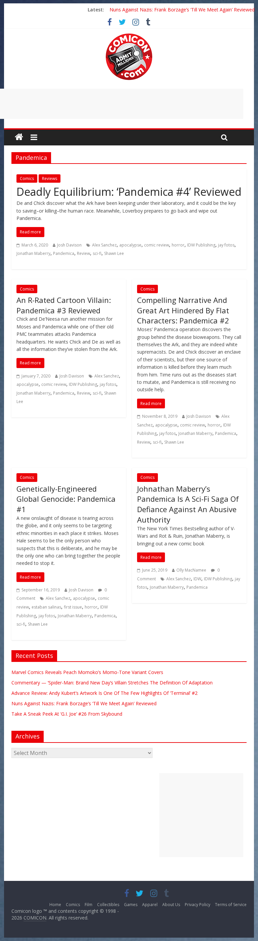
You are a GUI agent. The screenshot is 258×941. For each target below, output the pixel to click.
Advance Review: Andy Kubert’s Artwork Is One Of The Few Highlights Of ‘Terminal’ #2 (104, 693)
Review (83, 253)
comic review (156, 245)
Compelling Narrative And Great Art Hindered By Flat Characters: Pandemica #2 (183, 310)
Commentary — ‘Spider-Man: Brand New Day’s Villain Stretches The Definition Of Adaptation (112, 682)
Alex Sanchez (104, 245)
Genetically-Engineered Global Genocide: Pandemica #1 (66, 499)
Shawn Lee (114, 253)
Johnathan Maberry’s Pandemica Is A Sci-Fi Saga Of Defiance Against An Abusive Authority (188, 504)
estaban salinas (46, 607)
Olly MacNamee (191, 570)
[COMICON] (129, 35)
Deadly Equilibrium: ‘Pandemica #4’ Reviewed (129, 191)
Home (55, 904)
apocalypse (130, 245)
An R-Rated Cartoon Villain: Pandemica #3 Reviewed (63, 305)
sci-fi (97, 253)
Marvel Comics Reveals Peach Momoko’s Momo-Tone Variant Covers (87, 672)
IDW (197, 579)
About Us (171, 904)
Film (88, 904)
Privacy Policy (197, 904)
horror (178, 245)
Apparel (150, 904)
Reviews (49, 178)
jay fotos (226, 245)
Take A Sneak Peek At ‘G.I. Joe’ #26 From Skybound (66, 714)
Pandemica (63, 253)
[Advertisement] (201, 815)
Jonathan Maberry (33, 253)
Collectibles (108, 904)
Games (130, 904)
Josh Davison (69, 245)
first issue (73, 607)
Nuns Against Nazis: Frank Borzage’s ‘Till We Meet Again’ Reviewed (182, 9)
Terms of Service (231, 904)
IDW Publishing (201, 245)
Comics (27, 178)
